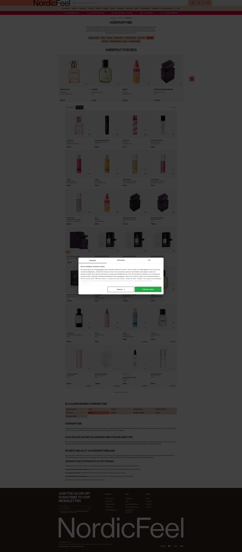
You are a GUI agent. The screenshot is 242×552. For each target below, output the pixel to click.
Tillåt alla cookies (148, 289)
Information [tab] (121, 260)
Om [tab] (149, 260)
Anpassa (120, 289)
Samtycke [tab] (92, 260)
